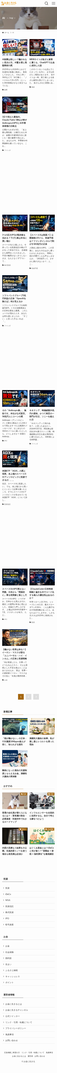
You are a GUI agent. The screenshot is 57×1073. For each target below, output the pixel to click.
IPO (7, 918)
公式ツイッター (12, 1016)
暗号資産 (9, 924)
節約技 (8, 958)
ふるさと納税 (11, 970)
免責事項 (9, 1034)
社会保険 (9, 952)
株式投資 (9, 912)
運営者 (30, 1056)
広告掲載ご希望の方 (12, 1052)
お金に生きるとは (13, 1004)
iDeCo (8, 894)
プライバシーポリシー (15, 1028)
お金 (7, 946)
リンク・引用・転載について (18, 1022)
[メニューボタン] (53, 3)
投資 (7, 888)
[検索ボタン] (46, 3)
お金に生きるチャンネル (16, 1010)
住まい (8, 964)
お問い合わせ (11, 1040)
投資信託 (9, 906)
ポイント (9, 982)
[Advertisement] (28, 183)
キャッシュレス (12, 976)
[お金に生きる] (8, 3)
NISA (7, 900)
